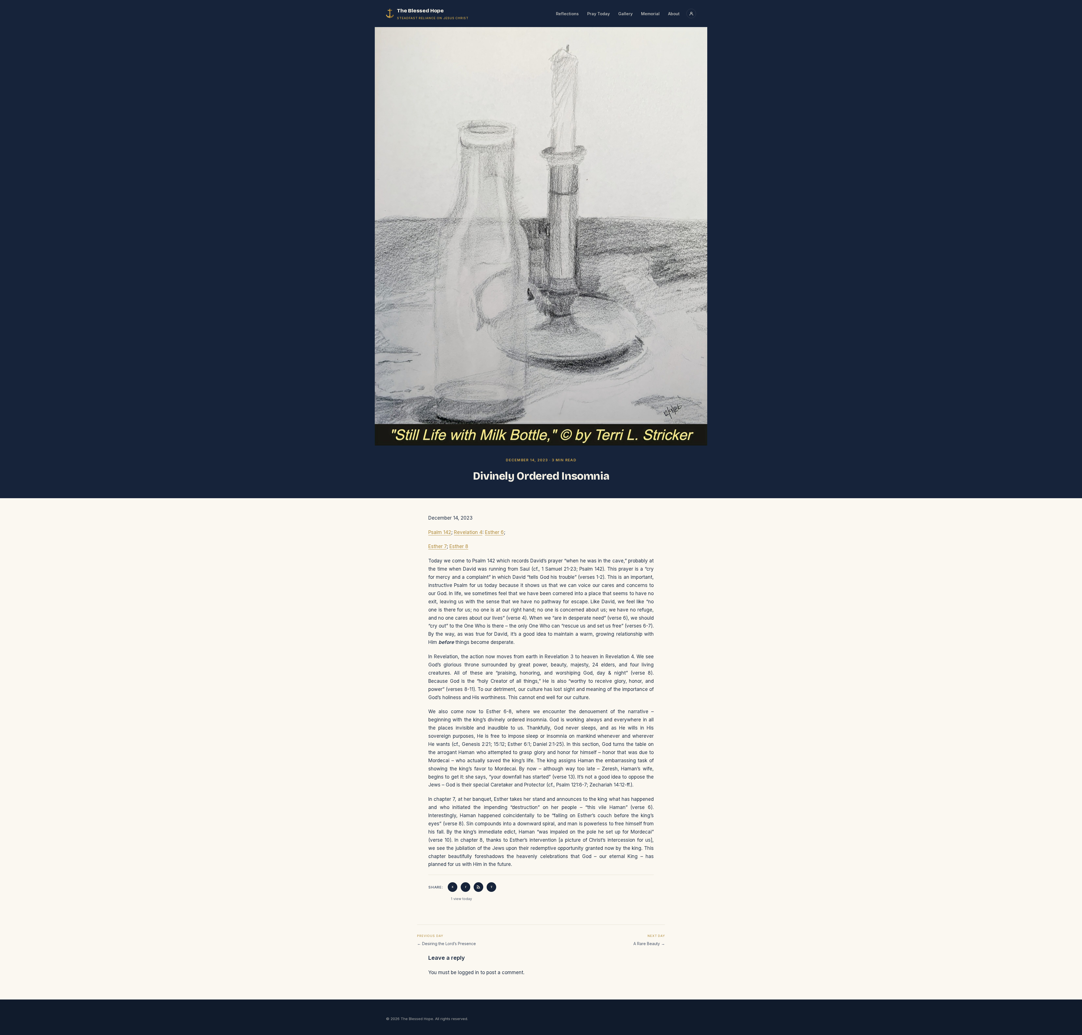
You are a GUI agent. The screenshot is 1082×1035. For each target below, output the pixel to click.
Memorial (650, 13)
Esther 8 (458, 546)
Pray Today (598, 13)
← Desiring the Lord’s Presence (446, 943)
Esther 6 (494, 532)
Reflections (567, 13)
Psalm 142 (439, 532)
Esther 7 (437, 546)
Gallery (625, 13)
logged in (468, 972)
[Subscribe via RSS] (478, 887)
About (674, 13)
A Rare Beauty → (649, 943)
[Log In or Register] (691, 13)
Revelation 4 (468, 532)
